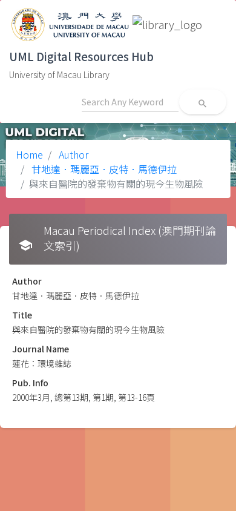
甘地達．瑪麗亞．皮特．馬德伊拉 (103, 169)
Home (29, 154)
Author (72, 154)
